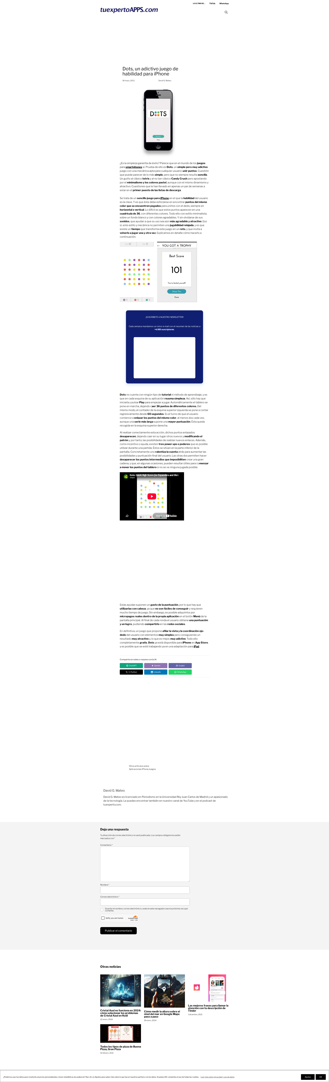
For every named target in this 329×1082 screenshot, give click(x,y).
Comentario (106, 845)
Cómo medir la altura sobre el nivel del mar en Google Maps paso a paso (162, 1014)
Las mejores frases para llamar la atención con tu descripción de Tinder (208, 1008)
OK (320, 1077)
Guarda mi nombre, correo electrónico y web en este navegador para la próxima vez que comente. (146, 910)
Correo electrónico (109, 897)
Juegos (152, 769)
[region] (164, 1076)
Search (226, 12)
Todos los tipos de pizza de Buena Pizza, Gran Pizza (120, 1047)
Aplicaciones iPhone (138, 769)
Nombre (104, 885)
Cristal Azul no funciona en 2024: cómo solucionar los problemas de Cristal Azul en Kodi (120, 1013)
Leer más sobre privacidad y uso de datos (217, 1077)
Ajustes (308, 1077)
